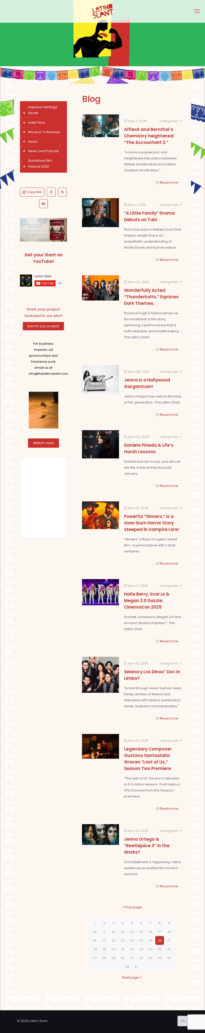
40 (122, 958)
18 (169, 931)
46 (127, 966)
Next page (130, 977)
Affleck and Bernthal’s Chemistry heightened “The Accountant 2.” (149, 135)
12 (113, 931)
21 (113, 940)
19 (95, 940)
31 (122, 949)
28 (95, 949)
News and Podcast (43, 151)
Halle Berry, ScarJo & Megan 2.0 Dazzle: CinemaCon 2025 (147, 600)
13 (122, 931)
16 (150, 931)
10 (95, 931)
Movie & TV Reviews (44, 132)
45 (169, 958)
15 (141, 931)
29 (104, 949)
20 (104, 940)
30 (114, 949)
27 (169, 940)
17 (159, 931)
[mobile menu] (197, 11)
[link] (43, 230)
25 (150, 940)
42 (141, 958)
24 (141, 940)
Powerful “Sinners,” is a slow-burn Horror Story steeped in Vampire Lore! (151, 522)
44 (160, 958)
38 (104, 958)
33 (141, 949)
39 (114, 958)
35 (160, 949)
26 (160, 940)
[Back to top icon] (183, 1021)
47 (136, 966)
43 (150, 958)
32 (132, 949)
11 (104, 931)
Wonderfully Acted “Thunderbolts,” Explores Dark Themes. (151, 296)
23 (132, 940)
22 (123, 940)
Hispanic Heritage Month (42, 110)
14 (132, 931)
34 (150, 949)
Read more (169, 182)
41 (132, 958)
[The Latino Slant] (102, 11)
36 (169, 949)
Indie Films (36, 122)
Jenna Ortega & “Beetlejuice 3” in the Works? (147, 845)
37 (95, 958)
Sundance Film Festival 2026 (40, 163)
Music (33, 141)
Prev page (133, 907)
